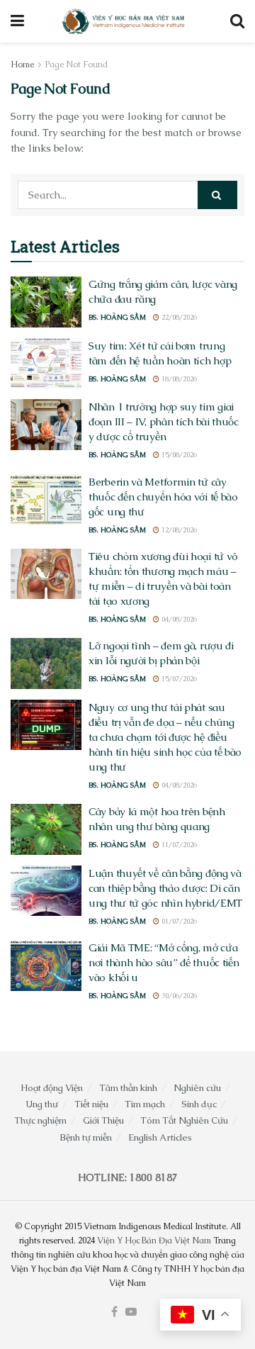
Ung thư (42, 1104)
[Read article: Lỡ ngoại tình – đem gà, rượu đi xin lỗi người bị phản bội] (46, 663)
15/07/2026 (178, 678)
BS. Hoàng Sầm (117, 317)
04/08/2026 (178, 619)
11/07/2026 (178, 844)
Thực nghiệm (40, 1120)
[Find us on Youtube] (131, 1312)
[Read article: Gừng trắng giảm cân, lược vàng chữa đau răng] (46, 302)
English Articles (160, 1137)
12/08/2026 (178, 529)
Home (22, 64)
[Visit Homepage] (124, 21)
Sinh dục (199, 1104)
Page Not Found (76, 64)
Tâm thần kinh (128, 1088)
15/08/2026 (178, 454)
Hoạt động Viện (52, 1088)
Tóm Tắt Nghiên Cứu (184, 1120)
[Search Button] (237, 21)
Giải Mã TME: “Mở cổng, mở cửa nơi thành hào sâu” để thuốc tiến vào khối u (164, 962)
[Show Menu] (17, 21)
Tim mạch (145, 1104)
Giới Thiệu (103, 1120)
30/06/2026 (178, 995)
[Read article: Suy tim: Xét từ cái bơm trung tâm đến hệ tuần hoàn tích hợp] (46, 363)
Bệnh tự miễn (86, 1137)
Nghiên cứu (197, 1088)
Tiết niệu (91, 1104)
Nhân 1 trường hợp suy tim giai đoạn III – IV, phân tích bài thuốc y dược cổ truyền (164, 421)
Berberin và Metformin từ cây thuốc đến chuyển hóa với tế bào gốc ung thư (163, 496)
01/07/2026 (178, 921)
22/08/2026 (178, 317)
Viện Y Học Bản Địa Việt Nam (154, 1240)
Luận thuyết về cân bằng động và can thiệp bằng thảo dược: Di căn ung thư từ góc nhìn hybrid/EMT (165, 887)
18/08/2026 (178, 379)
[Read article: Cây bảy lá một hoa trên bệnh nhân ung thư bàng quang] (46, 829)
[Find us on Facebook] (114, 1312)
